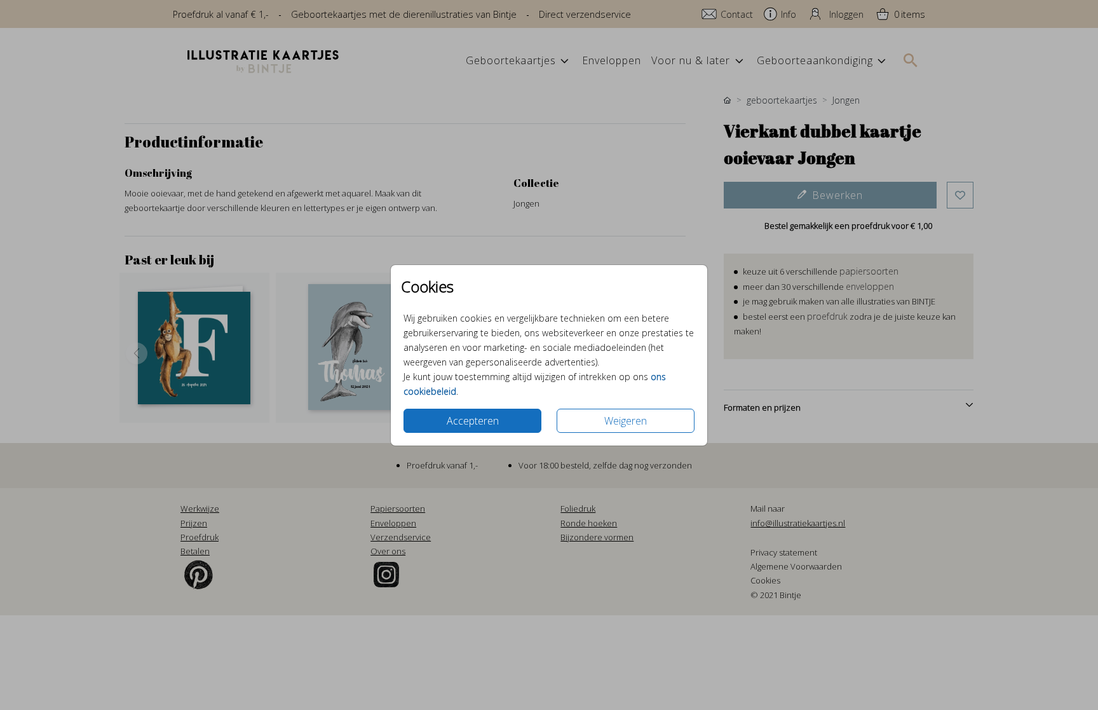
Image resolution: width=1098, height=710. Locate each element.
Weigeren (625, 421)
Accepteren (473, 421)
